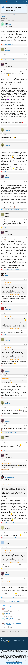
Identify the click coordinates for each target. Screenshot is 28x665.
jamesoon (7, 50)
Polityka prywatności (15, 640)
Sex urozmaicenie (8, 618)
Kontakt (2, 640)
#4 (26, 134)
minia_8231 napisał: (6, 484)
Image (6, 275)
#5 (26, 149)
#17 (26, 482)
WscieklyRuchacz (9, 477)
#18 (26, 532)
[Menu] (2, 2)
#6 (26, 181)
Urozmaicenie (7, 608)
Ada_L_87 (7, 65)
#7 (26, 219)
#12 (26, 375)
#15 (26, 442)
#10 (26, 313)
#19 (26, 547)
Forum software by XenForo (11, 644)
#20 (26, 578)
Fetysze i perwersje (8, 611)
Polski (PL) (4, 638)
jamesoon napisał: (5, 378)
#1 (26, 29)
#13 (26, 407)
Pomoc (22, 640)
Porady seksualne (8, 616)
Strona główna (4, 641)
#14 (26, 425)
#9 (26, 279)
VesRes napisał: (5, 581)
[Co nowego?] (23, 1)
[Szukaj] (26, 1)
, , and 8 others (13, 125)
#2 (26, 54)
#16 (26, 460)
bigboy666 (8, 309)
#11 (26, 344)
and (10, 44)
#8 (26, 237)
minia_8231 (4, 20)
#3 (26, 69)
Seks (5, 621)
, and (13, 140)
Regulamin (8, 640)
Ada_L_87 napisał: (5, 282)
